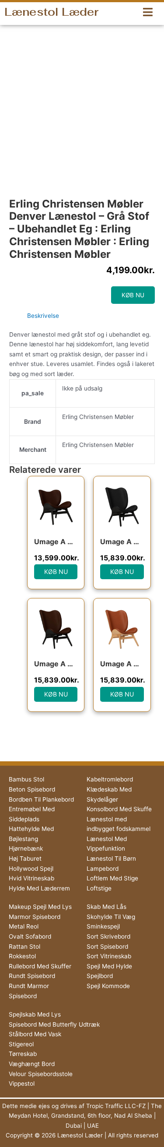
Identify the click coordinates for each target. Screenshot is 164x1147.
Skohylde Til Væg (111, 916)
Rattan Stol (24, 946)
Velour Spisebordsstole (41, 1073)
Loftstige (99, 888)
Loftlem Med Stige (112, 878)
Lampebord (103, 868)
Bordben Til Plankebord (41, 799)
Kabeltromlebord (110, 779)
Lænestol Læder (51, 12)
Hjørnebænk (26, 848)
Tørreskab (23, 1053)
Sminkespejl (103, 926)
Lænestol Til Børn (111, 858)
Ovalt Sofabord (30, 936)
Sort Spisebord (107, 946)
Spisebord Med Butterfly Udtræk (54, 1024)
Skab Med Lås (106, 906)
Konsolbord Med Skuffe (119, 809)
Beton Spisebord (32, 789)
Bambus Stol (26, 779)
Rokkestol (22, 956)
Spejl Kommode (108, 985)
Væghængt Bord (32, 1063)
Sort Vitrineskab (109, 956)
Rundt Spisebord (32, 975)
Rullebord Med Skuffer (40, 966)
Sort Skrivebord (108, 936)
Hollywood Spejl (31, 868)
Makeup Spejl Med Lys (40, 906)
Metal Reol (23, 926)
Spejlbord (100, 975)
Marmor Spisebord (34, 916)
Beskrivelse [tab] (43, 315)
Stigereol (21, 1044)
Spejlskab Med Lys (35, 1014)
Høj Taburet (25, 858)
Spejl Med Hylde (109, 966)
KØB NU (133, 295)
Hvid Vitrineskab (31, 878)
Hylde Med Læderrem (39, 888)
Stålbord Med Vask (35, 1034)
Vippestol (22, 1083)
